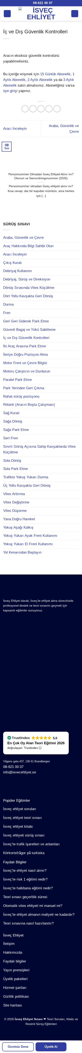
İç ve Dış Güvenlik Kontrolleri (26, 338)
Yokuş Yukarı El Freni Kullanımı (28, 544)
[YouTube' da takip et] (41, 785)
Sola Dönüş (12, 461)
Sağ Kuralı (11, 413)
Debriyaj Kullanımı (17, 271)
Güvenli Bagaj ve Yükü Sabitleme (29, 330)
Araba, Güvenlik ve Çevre (23, 238)
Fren (6, 313)
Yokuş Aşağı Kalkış (18, 527)
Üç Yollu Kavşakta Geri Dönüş (27, 486)
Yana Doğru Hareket (19, 519)
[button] (7, 13)
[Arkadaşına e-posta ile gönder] (49, 109)
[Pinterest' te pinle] (57, 109)
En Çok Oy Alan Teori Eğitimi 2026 (36, 743)
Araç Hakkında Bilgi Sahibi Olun (28, 246)
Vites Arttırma (14, 494)
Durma (8, 304)
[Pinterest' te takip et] (34, 785)
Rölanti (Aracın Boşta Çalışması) (29, 405)
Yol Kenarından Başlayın (22, 552)
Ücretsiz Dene (18, 1046)
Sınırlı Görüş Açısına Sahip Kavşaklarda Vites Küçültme (39, 449)
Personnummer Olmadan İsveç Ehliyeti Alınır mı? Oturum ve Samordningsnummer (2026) (41, 176)
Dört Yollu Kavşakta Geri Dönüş (28, 296)
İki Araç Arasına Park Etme (24, 346)
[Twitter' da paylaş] (41, 109)
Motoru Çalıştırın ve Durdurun (26, 371)
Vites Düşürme (14, 511)
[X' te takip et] (27, 785)
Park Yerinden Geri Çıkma (23, 388)
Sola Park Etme (15, 469)
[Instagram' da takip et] (13, 785)
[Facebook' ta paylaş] (33, 109)
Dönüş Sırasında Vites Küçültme (28, 288)
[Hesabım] (74, 13)
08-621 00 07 (42, 3)
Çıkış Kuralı (12, 263)
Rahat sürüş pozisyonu (21, 396)
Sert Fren (10, 438)
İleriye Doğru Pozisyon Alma (25, 355)
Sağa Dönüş (12, 421)
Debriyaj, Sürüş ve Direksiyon (26, 279)
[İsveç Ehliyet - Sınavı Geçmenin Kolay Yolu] (41, 13)
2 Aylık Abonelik (40, 80)
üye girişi (10, 91)
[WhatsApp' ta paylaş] (25, 109)
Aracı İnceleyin (15, 254)
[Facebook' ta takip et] (6, 785)
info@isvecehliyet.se (19, 772)
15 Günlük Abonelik (55, 74)
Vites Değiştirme (16, 502)
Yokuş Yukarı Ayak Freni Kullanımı (30, 536)
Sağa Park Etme (16, 430)
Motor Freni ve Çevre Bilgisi (25, 363)
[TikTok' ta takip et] (20, 785)
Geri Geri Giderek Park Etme (26, 321)
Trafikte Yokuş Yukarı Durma (25, 477)
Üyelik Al (51, 1046)
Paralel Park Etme (17, 380)
